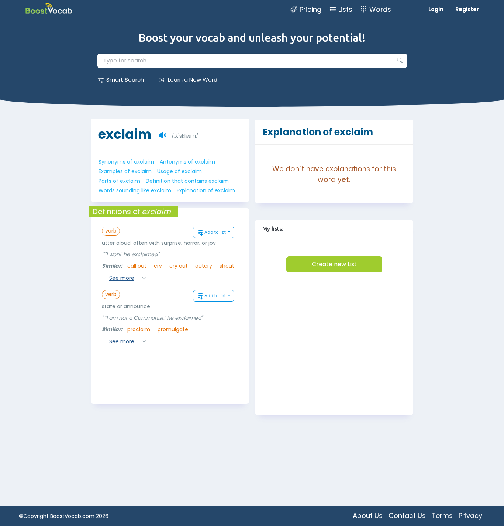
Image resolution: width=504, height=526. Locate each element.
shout (227, 265)
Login (435, 9)
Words (380, 9)
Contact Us (407, 515)
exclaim (124, 134)
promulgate (173, 329)
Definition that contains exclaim (187, 181)
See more (121, 278)
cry (158, 265)
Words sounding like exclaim (135, 190)
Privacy (470, 515)
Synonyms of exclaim (126, 161)
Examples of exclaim (125, 171)
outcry (203, 265)
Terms (442, 515)
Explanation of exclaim (206, 190)
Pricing (310, 9)
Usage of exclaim (179, 171)
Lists (345, 9)
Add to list (215, 232)
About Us (368, 515)
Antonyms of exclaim (187, 161)
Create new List (334, 264)
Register (467, 9)
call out (136, 265)
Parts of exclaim (119, 181)
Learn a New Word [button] (192, 79)
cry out (178, 265)
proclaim (138, 329)
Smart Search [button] (125, 79)
